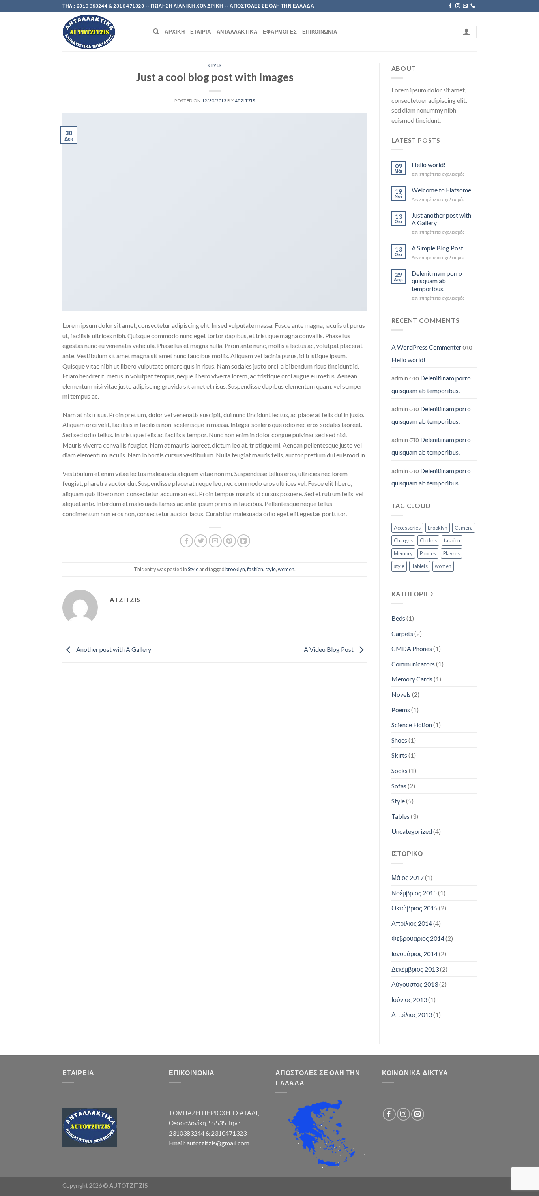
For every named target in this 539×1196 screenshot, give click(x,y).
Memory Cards (411, 679)
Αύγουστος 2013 (414, 984)
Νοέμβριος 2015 (414, 893)
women (286, 569)
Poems (400, 709)
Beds (398, 618)
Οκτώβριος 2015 (414, 908)
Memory (403, 553)
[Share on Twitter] (200, 540)
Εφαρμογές (280, 31)
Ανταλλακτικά (237, 31)
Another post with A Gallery (113, 649)
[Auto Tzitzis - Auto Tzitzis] (101, 31)
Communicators (413, 664)
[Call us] (472, 6)
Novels (401, 694)
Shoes (399, 740)
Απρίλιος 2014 (411, 923)
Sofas (398, 786)
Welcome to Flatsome (441, 190)
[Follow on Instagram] (457, 6)
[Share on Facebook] (186, 540)
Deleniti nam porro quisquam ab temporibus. (437, 280)
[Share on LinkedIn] (243, 540)
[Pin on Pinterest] (229, 540)
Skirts (399, 755)
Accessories (407, 528)
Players (451, 553)
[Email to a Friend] (215, 540)
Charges (403, 540)
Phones (428, 553)
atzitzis (245, 100)
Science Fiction (411, 724)
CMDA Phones (411, 648)
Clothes (428, 540)
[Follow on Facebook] (450, 6)
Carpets (402, 633)
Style (215, 65)
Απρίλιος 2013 (411, 1014)
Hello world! (428, 164)
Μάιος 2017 (407, 877)
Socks (399, 770)
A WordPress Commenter (426, 347)
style (270, 569)
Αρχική (175, 31)
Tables (400, 816)
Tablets (420, 566)
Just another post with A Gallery (441, 218)
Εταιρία (200, 31)
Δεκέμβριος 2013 (415, 969)
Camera (464, 528)
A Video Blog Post (329, 649)
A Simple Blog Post (437, 248)
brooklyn (235, 569)
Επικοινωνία (319, 31)
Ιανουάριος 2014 (414, 953)
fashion (255, 569)
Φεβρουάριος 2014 (417, 938)
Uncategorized (411, 831)
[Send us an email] (465, 6)
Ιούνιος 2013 (409, 999)
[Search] (156, 31)
